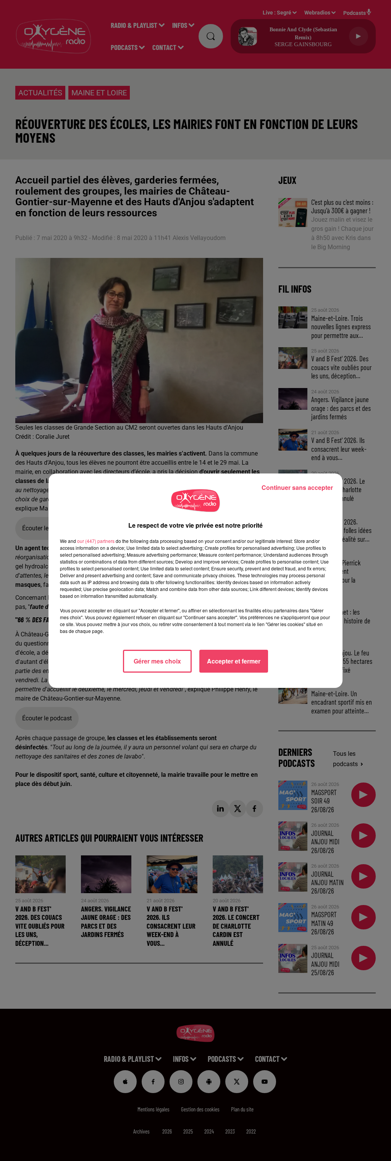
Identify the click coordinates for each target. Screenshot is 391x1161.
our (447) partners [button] (96, 541)
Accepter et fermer (233, 661)
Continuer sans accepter (297, 487)
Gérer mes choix (157, 661)
